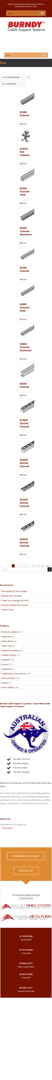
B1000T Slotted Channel (24, 423)
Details (24, 124)
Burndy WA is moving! (11, 595)
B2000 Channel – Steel (25, 191)
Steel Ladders (8, 687)
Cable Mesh (7, 641)
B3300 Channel (24, 269)
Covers (5, 664)
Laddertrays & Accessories (14, 673)
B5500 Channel (24, 385)
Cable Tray (6, 645)
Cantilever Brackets (10, 650)
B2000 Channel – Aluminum (26, 231)
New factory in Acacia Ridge (14, 591)
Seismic (5, 682)
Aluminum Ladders (10, 631)
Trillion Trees (8, 609)
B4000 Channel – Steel (25, 307)
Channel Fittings (9, 655)
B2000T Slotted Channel (24, 463)
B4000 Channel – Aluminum (26, 347)
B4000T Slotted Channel (24, 542)
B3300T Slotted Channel (24, 503)
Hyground (6, 669)
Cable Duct (6, 636)
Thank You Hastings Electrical (15, 600)
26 (33, 566)
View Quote (7, 828)
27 (38, 566)
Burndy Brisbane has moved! (15, 605)
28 (43, 566)
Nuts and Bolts (8, 678)
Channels (6, 659)
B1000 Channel (24, 114)
